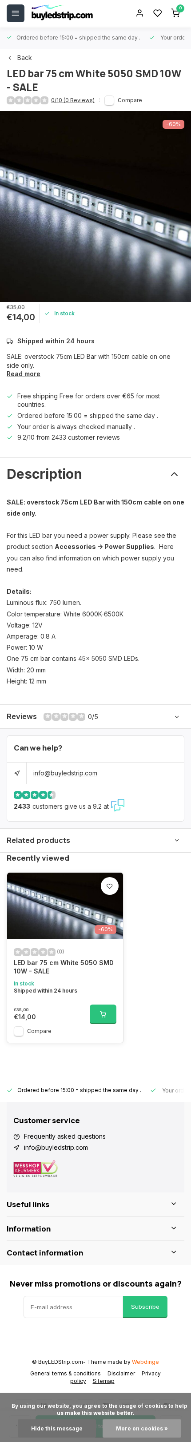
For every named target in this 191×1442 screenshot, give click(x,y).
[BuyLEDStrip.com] (62, 13)
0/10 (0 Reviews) (73, 100)
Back (24, 57)
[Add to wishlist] (110, 886)
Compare (130, 100)
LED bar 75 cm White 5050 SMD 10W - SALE (64, 967)
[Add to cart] (103, 1014)
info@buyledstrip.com (65, 773)
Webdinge (145, 1362)
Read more (23, 373)
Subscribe (145, 1306)
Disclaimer (121, 1373)
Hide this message (57, 1428)
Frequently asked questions (65, 1136)
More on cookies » (142, 1428)
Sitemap (104, 1381)
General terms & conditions (65, 1373)
